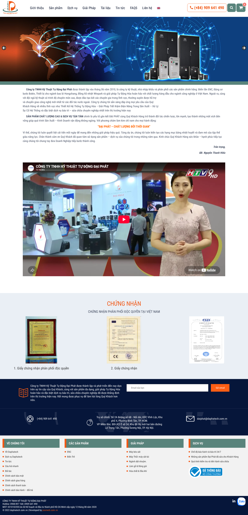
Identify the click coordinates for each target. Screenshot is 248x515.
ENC (69, 451)
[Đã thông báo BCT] (205, 477)
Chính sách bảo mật (14, 475)
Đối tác (8, 471)
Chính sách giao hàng (15, 480)
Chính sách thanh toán (15, 485)
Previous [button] (4, 48)
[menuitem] (158, 8)
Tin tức (120, 8)
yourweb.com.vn (50, 510)
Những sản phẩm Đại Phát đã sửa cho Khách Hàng (215, 456)
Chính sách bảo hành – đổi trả (19, 490)
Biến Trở (71, 456)
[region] (124, 49)
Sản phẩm (55, 8)
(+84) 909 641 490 (208, 7)
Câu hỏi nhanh (12, 466)
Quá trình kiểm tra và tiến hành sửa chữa (210, 461)
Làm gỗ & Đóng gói (138, 466)
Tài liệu (106, 8)
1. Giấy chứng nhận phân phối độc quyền (41, 368)
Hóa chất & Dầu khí (138, 471)
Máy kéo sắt (134, 451)
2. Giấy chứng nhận (124, 368)
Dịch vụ (72, 8)
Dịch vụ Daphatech (13, 456)
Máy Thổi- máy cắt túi (139, 456)
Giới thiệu (37, 8)
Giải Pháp (89, 8)
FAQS (133, 8)
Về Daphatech (11, 451)
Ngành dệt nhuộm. (138, 461)
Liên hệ (147, 8)
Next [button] (243, 48)
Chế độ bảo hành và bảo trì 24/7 (206, 451)
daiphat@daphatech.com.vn (212, 418)
